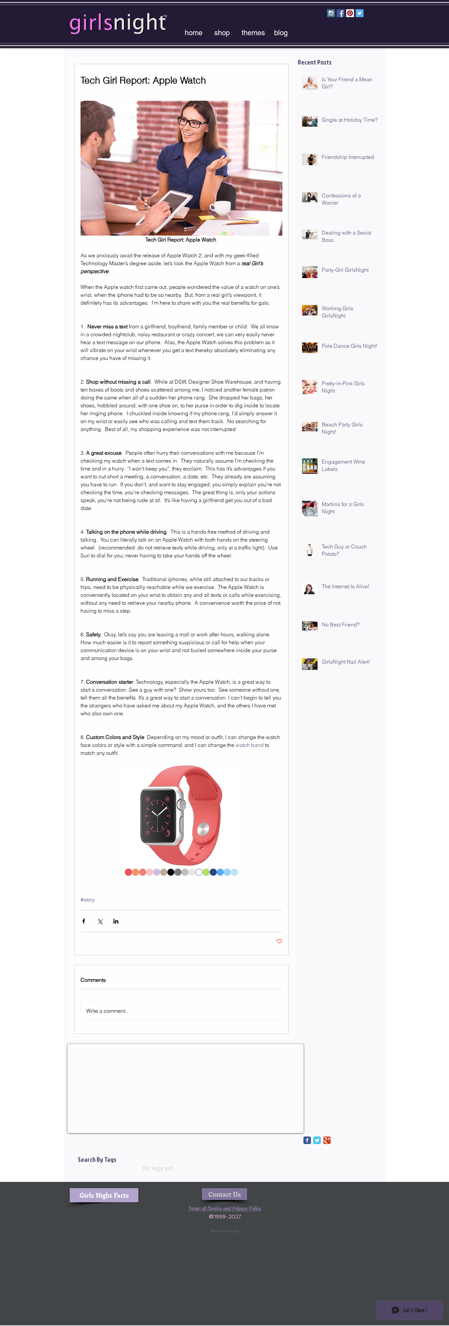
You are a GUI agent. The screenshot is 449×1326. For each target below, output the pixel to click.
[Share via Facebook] (84, 921)
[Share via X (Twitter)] (100, 921)
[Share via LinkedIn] (116, 921)
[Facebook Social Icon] (340, 13)
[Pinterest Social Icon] (350, 13)
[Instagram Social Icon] (331, 13)
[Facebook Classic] (307, 1140)
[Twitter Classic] (317, 1140)
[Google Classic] (327, 1140)
